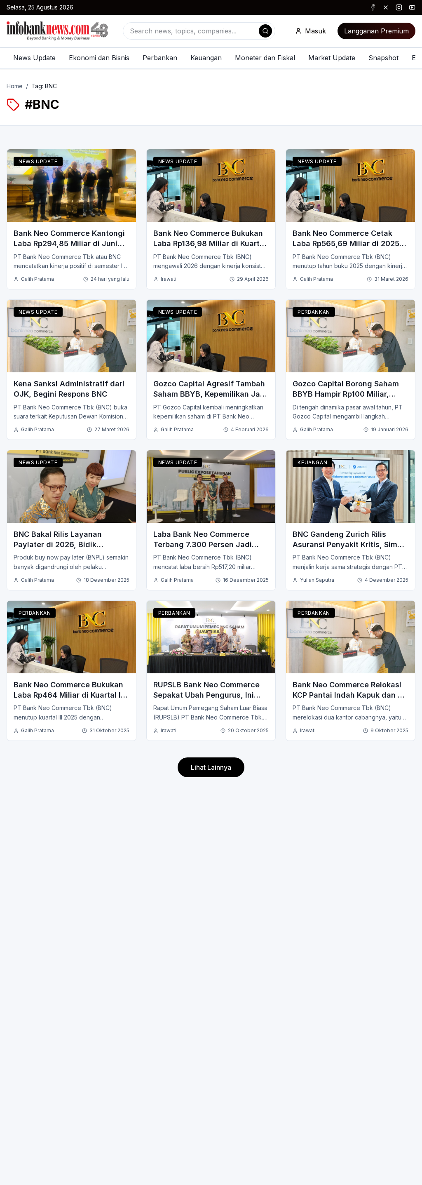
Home (15, 85)
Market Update (331, 58)
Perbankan (160, 58)
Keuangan (206, 58)
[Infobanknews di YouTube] (412, 7)
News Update (34, 58)
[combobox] (199, 31)
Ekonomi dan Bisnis (99, 58)
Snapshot (383, 58)
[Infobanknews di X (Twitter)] (385, 7)
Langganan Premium (376, 31)
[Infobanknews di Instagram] (399, 7)
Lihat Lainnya (211, 767)
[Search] (265, 31)
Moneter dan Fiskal (265, 58)
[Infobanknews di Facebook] (372, 7)
